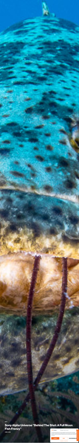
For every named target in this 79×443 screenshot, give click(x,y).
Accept (55, 438)
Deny (64, 438)
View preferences (73, 438)
